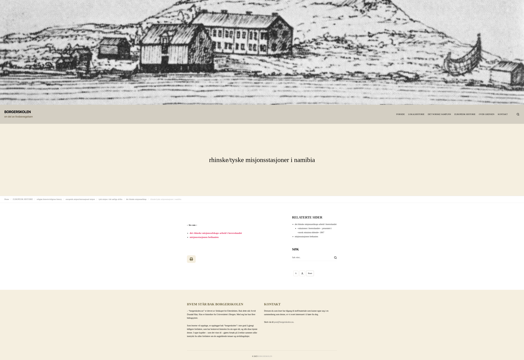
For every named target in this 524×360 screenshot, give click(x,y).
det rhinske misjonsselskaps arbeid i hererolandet (216, 233)
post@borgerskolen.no (284, 322)
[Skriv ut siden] (191, 259)
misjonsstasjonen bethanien (204, 237)
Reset (310, 273)
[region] (262, 52)
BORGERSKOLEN (265, 356)
